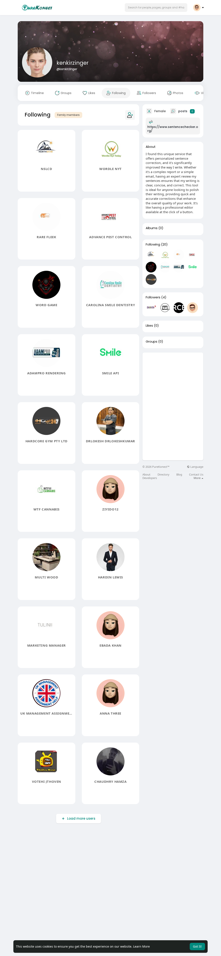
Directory (163, 474)
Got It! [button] (197, 946)
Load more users (81, 818)
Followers (153, 297)
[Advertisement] (172, 379)
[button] (156, 7)
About (146, 474)
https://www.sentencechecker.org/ (172, 129)
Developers (149, 478)
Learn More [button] (141, 946)
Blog (179, 474)
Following (153, 244)
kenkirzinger (72, 63)
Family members (68, 115)
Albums (152, 228)
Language (196, 466)
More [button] (197, 478)
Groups (151, 341)
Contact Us (196, 474)
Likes (149, 325)
